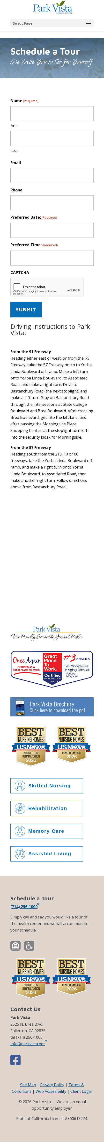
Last (14, 150)
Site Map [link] (28, 1084)
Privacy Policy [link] (52, 1084)
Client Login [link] (81, 1091)
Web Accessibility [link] (51, 1091)
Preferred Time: (34, 244)
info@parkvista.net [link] (27, 1043)
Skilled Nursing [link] (49, 785)
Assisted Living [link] (49, 853)
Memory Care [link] (46, 831)
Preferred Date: (33, 217)
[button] (52, 23)
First (14, 125)
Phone (16, 190)
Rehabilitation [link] (47, 808)
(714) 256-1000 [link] (23, 906)
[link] (53, 6)
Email (15, 162)
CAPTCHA (19, 272)
